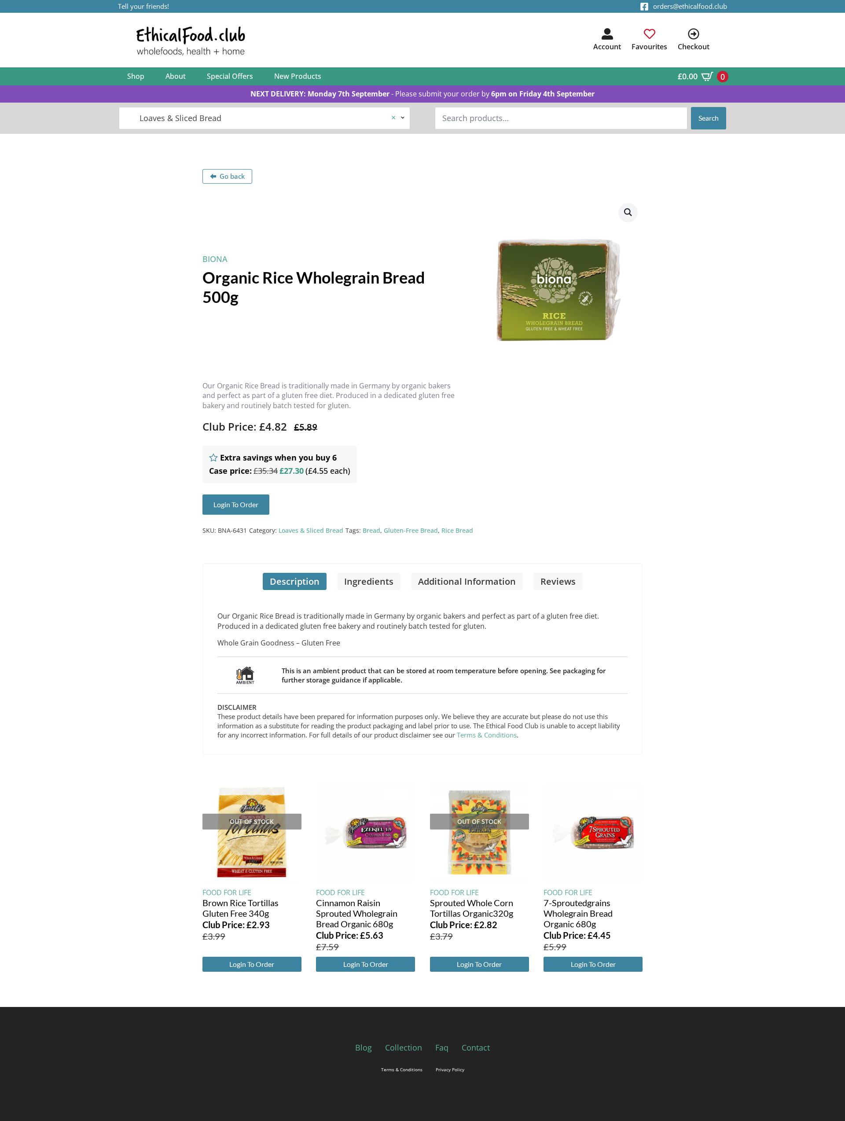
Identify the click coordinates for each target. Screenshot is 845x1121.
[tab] (295, 581)
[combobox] (264, 118)
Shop (135, 76)
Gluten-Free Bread (411, 530)
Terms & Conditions (487, 734)
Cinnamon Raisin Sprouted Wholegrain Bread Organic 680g (356, 913)
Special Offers (230, 76)
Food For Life (226, 892)
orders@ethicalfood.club (690, 6)
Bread (371, 530)
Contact (476, 1047)
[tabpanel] (422, 672)
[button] (628, 212)
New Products (297, 76)
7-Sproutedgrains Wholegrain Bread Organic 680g (578, 913)
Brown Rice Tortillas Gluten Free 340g (240, 907)
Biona (215, 259)
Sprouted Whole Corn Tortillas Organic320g (471, 907)
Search (708, 118)
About (175, 76)
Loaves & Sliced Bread (311, 530)
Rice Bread (457, 530)
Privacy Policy (450, 1069)
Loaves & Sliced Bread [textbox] (261, 118)
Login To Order (251, 964)
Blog (363, 1047)
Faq (441, 1047)
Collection (403, 1047)
